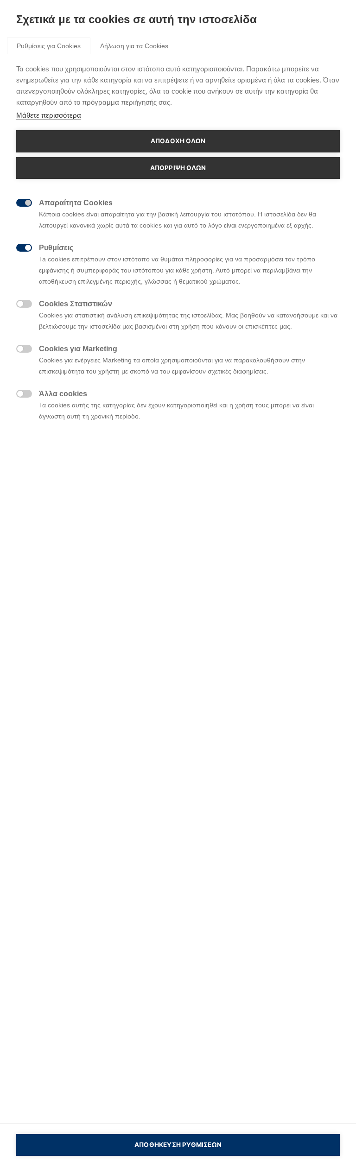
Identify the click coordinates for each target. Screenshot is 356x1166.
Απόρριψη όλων (178, 167)
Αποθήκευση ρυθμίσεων (178, 1144)
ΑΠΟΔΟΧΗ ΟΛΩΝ (178, 141)
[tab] (48, 45)
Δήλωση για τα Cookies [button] (134, 46)
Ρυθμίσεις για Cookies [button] (49, 46)
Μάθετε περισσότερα (48, 115)
